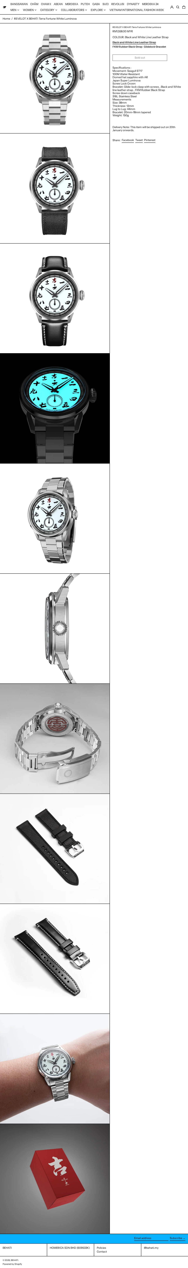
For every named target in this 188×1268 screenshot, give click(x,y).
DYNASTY (133, 4)
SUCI (106, 4)
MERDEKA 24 (150, 4)
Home (6, 18)
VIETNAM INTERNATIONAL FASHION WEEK (136, 10)
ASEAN (58, 4)
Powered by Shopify (12, 1264)
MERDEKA (71, 4)
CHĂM (34, 4)
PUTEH (85, 4)
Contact (102, 1251)
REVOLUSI (117, 4)
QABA (96, 4)
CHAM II (46, 4)
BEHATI (7, 1247)
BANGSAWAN (19, 4)
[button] (177, 7)
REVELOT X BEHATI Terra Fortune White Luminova (45, 18)
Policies (101, 1247)
